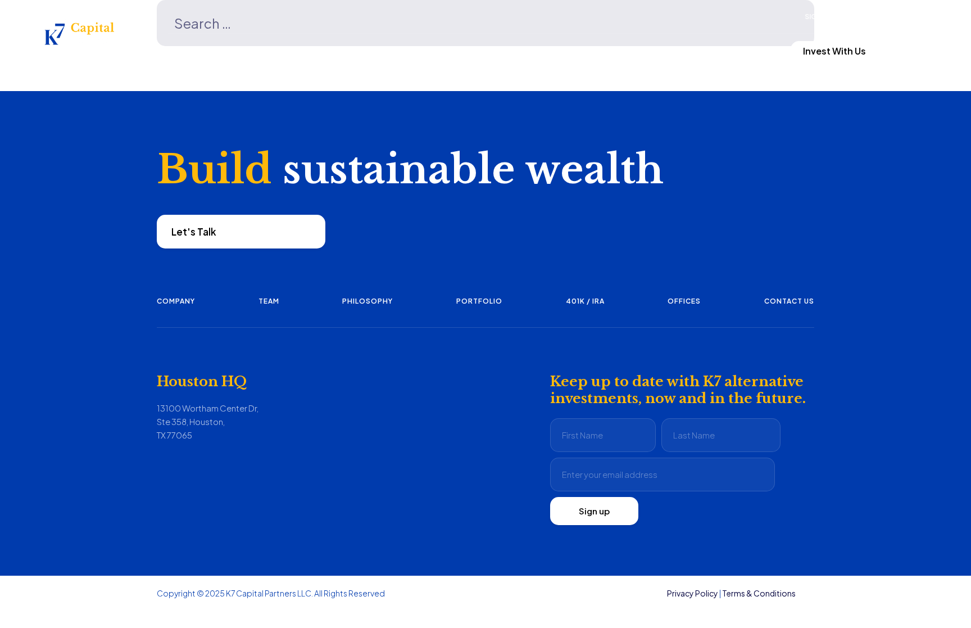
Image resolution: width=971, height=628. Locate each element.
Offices (684, 301)
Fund (282, 51)
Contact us (789, 301)
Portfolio (479, 301)
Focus (182, 51)
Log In (855, 16)
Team (268, 301)
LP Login (709, 51)
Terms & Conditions (759, 593)
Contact (608, 51)
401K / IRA (585, 301)
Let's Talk (193, 231)
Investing (390, 51)
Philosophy (367, 301)
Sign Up (818, 16)
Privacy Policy (692, 593)
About (500, 51)
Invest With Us (834, 51)
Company (176, 301)
